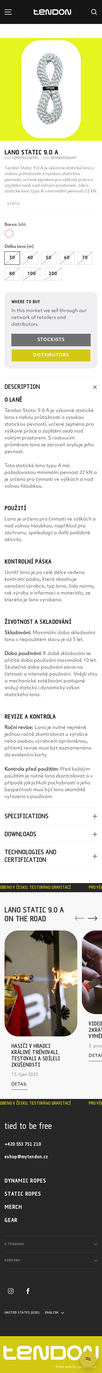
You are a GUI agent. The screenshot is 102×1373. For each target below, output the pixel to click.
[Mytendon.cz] (52, 12)
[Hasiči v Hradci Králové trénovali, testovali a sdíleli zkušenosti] (41, 983)
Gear (11, 1220)
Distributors (51, 355)
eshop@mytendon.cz (26, 1157)
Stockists (51, 339)
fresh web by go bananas (76, 1367)
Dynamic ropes (25, 1181)
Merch (13, 1207)
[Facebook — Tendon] (28, 1291)
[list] (51, 89)
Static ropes (23, 1194)
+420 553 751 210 (23, 1144)
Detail (19, 1086)
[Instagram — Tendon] (11, 1291)
